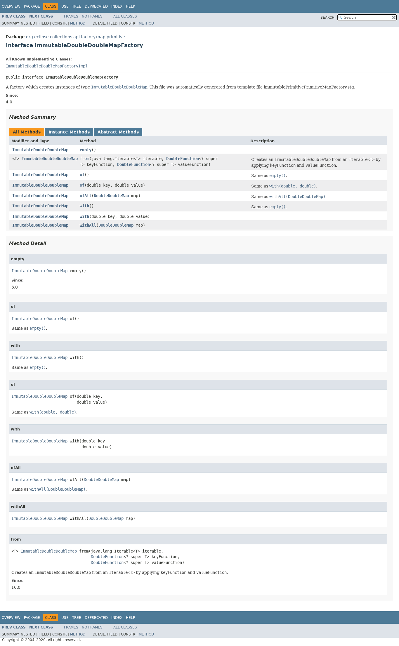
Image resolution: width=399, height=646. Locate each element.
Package (32, 6)
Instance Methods (69, 132)
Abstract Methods (118, 132)
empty (85, 149)
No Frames (92, 16)
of (82, 174)
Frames (71, 16)
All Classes (125, 16)
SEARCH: (328, 17)
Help (130, 6)
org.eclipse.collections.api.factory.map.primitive (75, 36)
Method (77, 23)
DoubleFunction (182, 158)
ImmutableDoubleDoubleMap (40, 149)
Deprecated (96, 6)
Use (65, 6)
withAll (88, 225)
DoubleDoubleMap (111, 195)
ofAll (85, 195)
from (84, 158)
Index (116, 6)
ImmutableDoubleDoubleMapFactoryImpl (47, 66)
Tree (76, 6)
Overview (11, 6)
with (84, 206)
